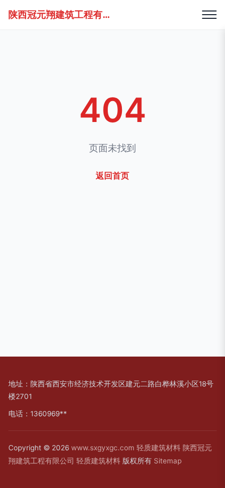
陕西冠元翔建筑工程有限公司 (60, 14)
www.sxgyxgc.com (102, 447)
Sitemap (168, 461)
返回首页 (112, 175)
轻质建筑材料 (159, 447)
